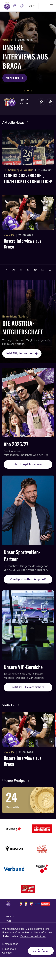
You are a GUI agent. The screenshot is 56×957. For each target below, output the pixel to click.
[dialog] (28, 940)
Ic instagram (13, 269)
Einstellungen (10, 944)
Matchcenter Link (41, 101)
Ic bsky (35, 269)
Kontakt (10, 916)
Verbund (14, 869)
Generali (42, 849)
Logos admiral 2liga (31, 904)
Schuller (42, 869)
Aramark (14, 828)
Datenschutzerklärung (33, 936)
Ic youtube (50, 269)
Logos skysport (42, 904)
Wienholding (42, 828)
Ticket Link (50, 101)
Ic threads (20, 269)
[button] (24, 90)
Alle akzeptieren (41, 951)
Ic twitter (28, 269)
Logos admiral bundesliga (21, 904)
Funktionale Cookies (9, 951)
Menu (51, 5)
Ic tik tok (42, 269)
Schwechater (28, 889)
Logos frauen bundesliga (26, 904)
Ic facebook (6, 269)
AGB (8, 921)
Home (7, 6)
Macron (14, 849)
